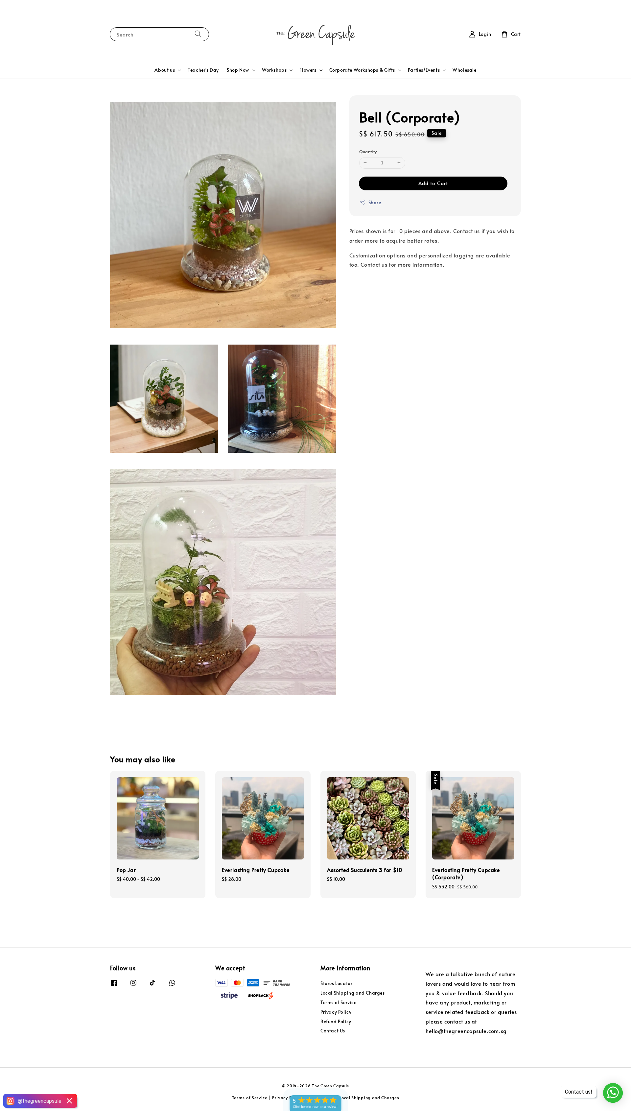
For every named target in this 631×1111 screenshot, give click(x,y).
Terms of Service (338, 1002)
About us (164, 70)
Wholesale (464, 70)
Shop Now (238, 70)
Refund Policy (335, 1021)
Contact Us (332, 1030)
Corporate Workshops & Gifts (362, 70)
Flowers (307, 70)
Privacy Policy (335, 1012)
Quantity (368, 152)
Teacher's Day (203, 70)
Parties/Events (424, 70)
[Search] (198, 34)
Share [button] (374, 202)
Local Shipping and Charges (352, 993)
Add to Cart (433, 183)
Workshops (274, 70)
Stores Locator (336, 983)
